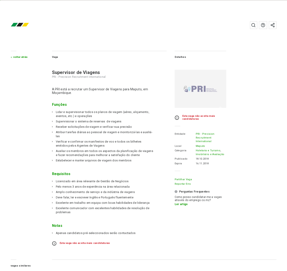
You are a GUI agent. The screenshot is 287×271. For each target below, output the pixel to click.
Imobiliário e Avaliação (210, 154)
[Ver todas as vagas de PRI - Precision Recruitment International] (200, 89)
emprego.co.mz (26, 25)
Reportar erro (183, 183)
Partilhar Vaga (183, 179)
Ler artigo (181, 204)
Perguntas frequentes (263, 25)
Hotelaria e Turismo (208, 150)
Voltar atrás (20, 57)
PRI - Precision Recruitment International (205, 137)
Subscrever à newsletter (272, 25)
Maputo (200, 146)
